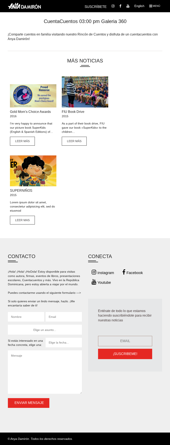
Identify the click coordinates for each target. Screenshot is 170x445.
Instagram (105, 273)
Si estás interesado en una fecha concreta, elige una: (25, 342)
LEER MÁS (22, 141)
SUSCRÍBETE (96, 7)
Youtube (103, 282)
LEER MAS (22, 220)
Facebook (134, 273)
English (139, 6)
